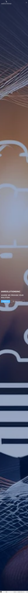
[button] (26, 2)
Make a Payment (19, 301)
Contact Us (5, 301)
